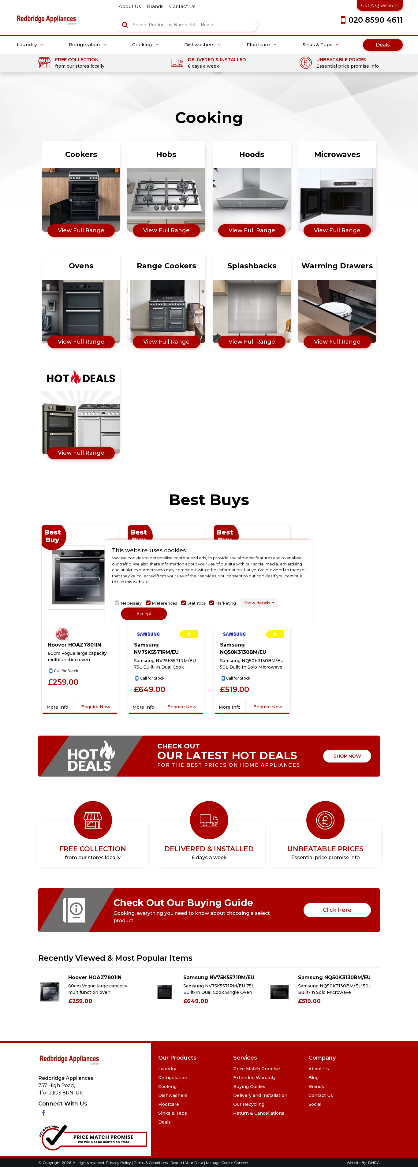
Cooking (142, 44)
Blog (313, 1077)
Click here (337, 910)
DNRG (374, 1162)
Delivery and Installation (260, 1095)
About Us (318, 1069)
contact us (182, 6)
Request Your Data (186, 1162)
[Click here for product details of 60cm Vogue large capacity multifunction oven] (80, 577)
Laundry (27, 44)
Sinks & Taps (318, 44)
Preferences (164, 602)
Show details (257, 602)
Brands (316, 1086)
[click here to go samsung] (148, 634)
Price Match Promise (256, 1069)
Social (314, 1104)
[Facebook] (43, 1113)
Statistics (196, 602)
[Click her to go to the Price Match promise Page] (92, 1136)
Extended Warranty (254, 1077)
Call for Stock (66, 671)
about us (130, 6)
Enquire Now (95, 707)
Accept (144, 614)
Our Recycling (248, 1104)
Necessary (131, 602)
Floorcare (259, 44)
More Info (57, 707)
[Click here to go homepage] (46, 15)
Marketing (225, 602)
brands (155, 6)
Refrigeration (85, 44)
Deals (383, 45)
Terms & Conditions (151, 1162)
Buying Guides (249, 1086)
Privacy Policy (119, 1162)
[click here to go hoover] (62, 634)
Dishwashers (200, 44)
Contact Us (320, 1095)
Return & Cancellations (258, 1113)
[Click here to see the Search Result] (125, 25)
